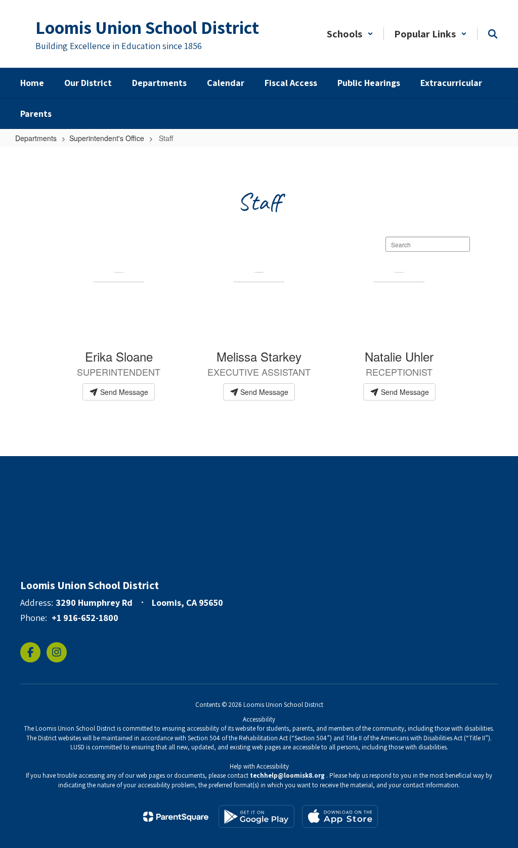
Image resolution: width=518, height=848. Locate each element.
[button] (350, 33)
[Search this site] (493, 34)
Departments (36, 138)
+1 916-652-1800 (85, 617)
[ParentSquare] (176, 816)
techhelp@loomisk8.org (287, 775)
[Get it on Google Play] (256, 816)
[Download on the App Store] (340, 816)
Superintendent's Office (106, 138)
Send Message (123, 392)
